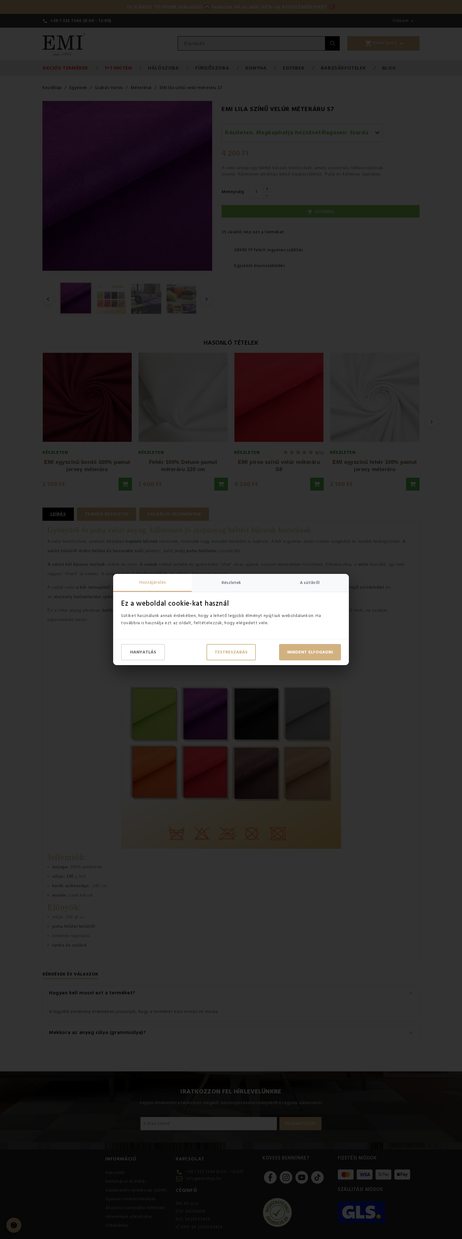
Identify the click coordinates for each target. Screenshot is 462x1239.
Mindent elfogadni (310, 652)
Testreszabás (231, 652)
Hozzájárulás (152, 582)
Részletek (231, 583)
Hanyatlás (143, 652)
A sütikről (310, 583)
